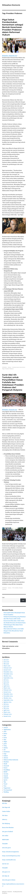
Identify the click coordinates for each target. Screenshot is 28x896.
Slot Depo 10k (6, 807)
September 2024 (8, 700)
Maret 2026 (7, 666)
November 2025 (8, 674)
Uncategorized (8, 790)
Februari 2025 (8, 690)
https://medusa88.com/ (9, 859)
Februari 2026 (8, 668)
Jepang (6, 747)
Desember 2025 (8, 672)
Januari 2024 (7, 716)
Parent (5, 768)
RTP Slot (4, 803)
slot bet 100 (5, 863)
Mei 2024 (6, 708)
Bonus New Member (8, 827)
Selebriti (6, 778)
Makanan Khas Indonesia (11, 759)
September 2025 (8, 678)
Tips (5, 782)
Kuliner (6, 755)
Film (5, 739)
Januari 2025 (7, 692)
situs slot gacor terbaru (8, 880)
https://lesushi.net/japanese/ (10, 851)
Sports (5, 780)
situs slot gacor (6, 847)
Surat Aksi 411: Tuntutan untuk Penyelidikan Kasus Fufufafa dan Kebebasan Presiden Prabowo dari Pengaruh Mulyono (13, 382)
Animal (6, 727)
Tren (5, 786)
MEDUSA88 (5, 839)
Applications (7, 729)
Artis (5, 731)
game (5, 743)
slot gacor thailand (7, 831)
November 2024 (8, 696)
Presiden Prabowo (9, 368)
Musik (5, 764)
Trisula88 (5, 843)
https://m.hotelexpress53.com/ (11, 855)
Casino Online (6, 811)
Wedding (6, 792)
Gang (5, 745)
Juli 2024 (6, 704)
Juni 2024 (6, 706)
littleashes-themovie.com (9, 55)
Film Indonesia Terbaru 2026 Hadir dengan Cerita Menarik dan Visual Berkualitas (14, 631)
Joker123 (4, 819)
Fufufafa (16, 587)
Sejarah (6, 776)
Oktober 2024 (7, 698)
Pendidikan (7, 770)
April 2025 (6, 686)
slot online (5, 835)
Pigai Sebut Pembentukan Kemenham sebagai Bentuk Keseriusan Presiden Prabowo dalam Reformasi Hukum (12, 27)
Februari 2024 (8, 714)
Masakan (6, 761)
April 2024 (6, 710)
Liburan (6, 757)
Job (4, 749)
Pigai (3, 368)
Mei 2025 (6, 684)
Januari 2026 (7, 670)
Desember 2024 (8, 694)
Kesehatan (7, 751)
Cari (3, 597)
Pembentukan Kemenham (18, 367)
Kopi (5, 753)
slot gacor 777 (6, 872)
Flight (5, 741)
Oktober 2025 (7, 676)
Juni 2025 (6, 682)
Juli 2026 (6, 659)
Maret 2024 (7, 712)
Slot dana (5, 815)
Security (6, 774)
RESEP (5, 772)
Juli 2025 (6, 680)
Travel (5, 784)
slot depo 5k (5, 876)
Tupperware (7, 788)
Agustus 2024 (7, 702)
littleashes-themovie (11, 5)
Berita (9, 367)
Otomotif (6, 766)
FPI (13, 587)
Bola (5, 735)
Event (5, 737)
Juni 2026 (6, 662)
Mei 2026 (6, 664)
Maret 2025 (7, 688)
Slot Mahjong (6, 823)
